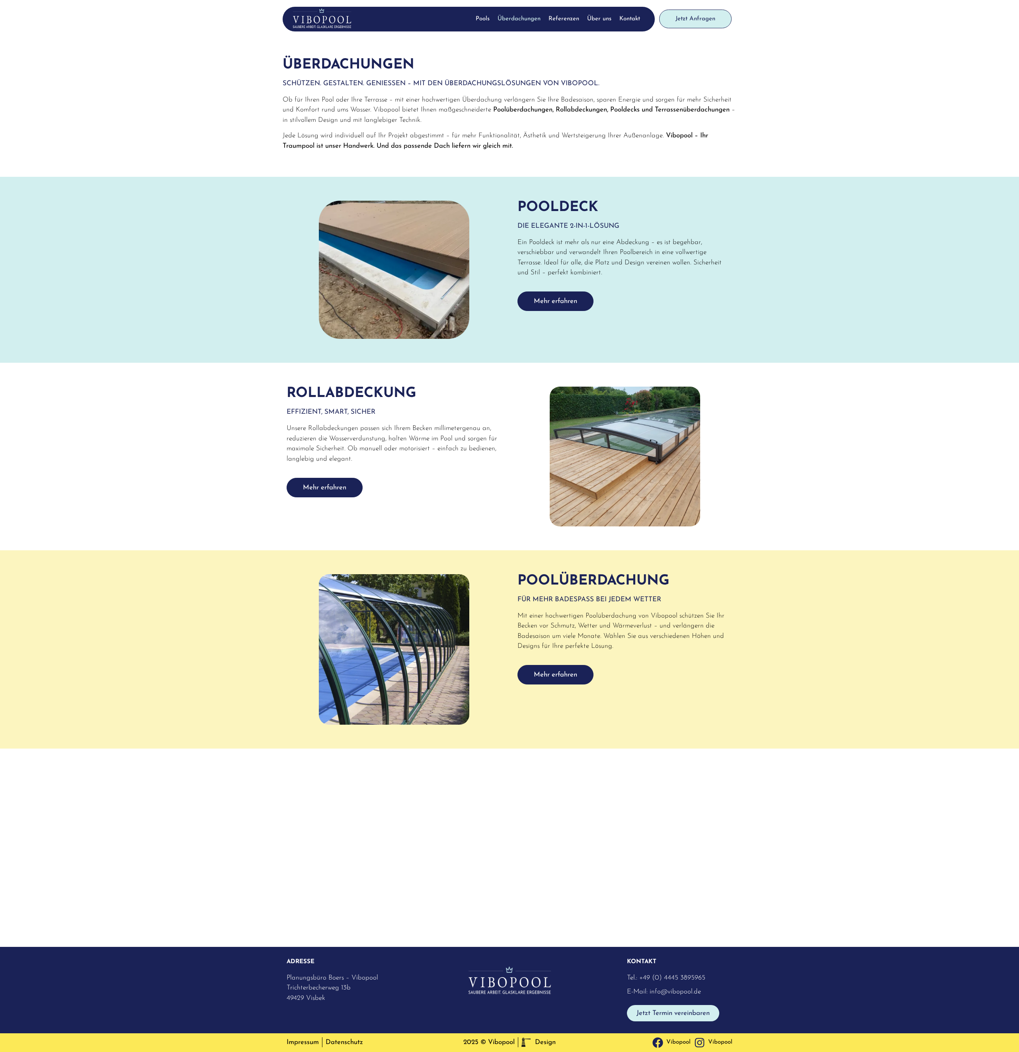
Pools (483, 19)
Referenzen (564, 19)
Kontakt (629, 19)
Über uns (599, 19)
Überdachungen (519, 19)
